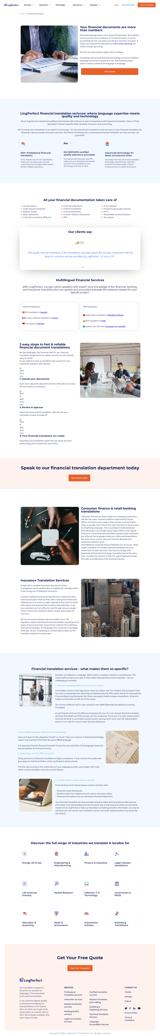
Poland (128, 1001)
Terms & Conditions (129, 1018)
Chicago (128, 996)
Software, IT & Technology (92, 894)
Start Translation (80, 968)
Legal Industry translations (123, 864)
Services (27, 5)
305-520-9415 (128, 5)
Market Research (63, 892)
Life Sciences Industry (29, 894)
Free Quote (147, 5)
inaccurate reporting (122, 44)
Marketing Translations (121, 924)
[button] (23, 250)
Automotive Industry (91, 924)
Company (94, 5)
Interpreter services (73, 999)
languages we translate (115, 326)
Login (116, 5)
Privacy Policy (131, 1013)
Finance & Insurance (95, 863)
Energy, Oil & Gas (31, 863)
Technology (60, 5)
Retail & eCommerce (61, 924)
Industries (43, 5)
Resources (77, 5)
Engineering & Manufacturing (62, 864)
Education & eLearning (29, 924)
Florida (128, 992)
